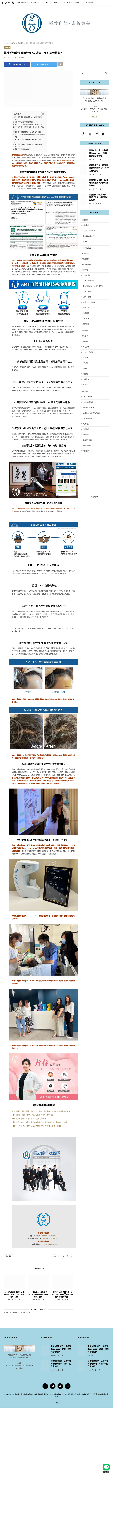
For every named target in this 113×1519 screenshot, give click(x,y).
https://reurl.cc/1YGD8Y (52, 1238)
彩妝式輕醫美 (86, 248)
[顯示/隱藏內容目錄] (42, 114)
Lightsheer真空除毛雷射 (91, 413)
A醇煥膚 (86, 225)
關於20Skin (22, 2)
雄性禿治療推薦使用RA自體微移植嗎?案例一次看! (29, 135)
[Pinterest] (6, 130)
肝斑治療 (85, 331)
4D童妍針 (86, 347)
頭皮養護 (7, 47)
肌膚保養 (86, 313)
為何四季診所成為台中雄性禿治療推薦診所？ (28, 140)
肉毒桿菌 (86, 379)
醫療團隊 (85, 336)
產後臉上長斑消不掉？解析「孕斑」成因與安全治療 (98, 197)
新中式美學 (85, 253)
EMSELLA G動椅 (88, 407)
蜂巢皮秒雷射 (87, 440)
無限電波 (86, 424)
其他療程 (78, 2)
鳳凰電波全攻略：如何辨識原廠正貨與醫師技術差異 (98, 183)
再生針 (85, 358)
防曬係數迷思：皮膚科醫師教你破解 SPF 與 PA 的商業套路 (99, 168)
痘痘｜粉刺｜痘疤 (89, 302)
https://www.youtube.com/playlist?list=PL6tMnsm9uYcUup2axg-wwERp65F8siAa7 (94, 463)
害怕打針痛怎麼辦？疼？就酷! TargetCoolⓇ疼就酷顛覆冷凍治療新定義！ (62, 1294)
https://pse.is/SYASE (49, 1236)
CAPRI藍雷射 (87, 397)
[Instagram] (53, 1386)
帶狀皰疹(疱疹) (90, 280)
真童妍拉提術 (35, 2)
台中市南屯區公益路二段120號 (70, 1394)
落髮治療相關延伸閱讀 (22, 149)
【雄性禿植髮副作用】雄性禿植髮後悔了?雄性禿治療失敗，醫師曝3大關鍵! (39, 1122)
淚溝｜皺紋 (87, 297)
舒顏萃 (85, 385)
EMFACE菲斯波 (88, 402)
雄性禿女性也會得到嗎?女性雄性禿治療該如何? (29, 1118)
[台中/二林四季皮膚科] (56, 23)
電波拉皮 (86, 451)
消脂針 (85, 368)
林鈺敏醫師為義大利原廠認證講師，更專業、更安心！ (28, 145)
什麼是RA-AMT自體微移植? (23, 122)
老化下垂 (86, 307)
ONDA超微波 (87, 418)
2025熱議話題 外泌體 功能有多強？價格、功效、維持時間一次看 (14, 1294)
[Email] (6, 136)
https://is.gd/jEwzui (49, 1244)
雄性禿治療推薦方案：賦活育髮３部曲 (27, 132)
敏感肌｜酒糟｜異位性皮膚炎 (93, 286)
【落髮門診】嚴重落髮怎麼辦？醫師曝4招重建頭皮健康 (32, 1115)
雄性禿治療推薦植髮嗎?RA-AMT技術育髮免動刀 (29, 118)
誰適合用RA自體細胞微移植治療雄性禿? (28, 124)
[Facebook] (45, 1386)
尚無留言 (22, 57)
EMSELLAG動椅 (88, 236)
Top (57, 1403)
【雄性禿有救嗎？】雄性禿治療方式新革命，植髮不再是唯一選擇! (36, 1126)
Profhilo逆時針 (88, 352)
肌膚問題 (45, 2)
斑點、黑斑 (87, 291)
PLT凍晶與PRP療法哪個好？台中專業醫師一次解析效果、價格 (38, 1294)
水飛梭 (85, 241)
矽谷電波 (86, 435)
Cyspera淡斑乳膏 (89, 231)
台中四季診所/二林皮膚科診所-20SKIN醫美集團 (26, 1394)
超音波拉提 (87, 445)
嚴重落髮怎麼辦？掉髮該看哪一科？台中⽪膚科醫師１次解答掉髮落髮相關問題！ (42, 1111)
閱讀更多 (94, 116)
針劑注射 (56, 2)
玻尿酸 (85, 374)
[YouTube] (68, 1386)
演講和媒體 (89, 2)
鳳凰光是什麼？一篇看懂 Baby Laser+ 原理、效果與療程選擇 (99, 153)
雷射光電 (67, 2)
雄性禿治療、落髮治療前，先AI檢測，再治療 (29, 128)
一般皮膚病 (87, 275)
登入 (14, 1312)
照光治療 (86, 429)
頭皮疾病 (86, 318)
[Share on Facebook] (6, 119)
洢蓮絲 (85, 363)
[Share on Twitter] (6, 125)
